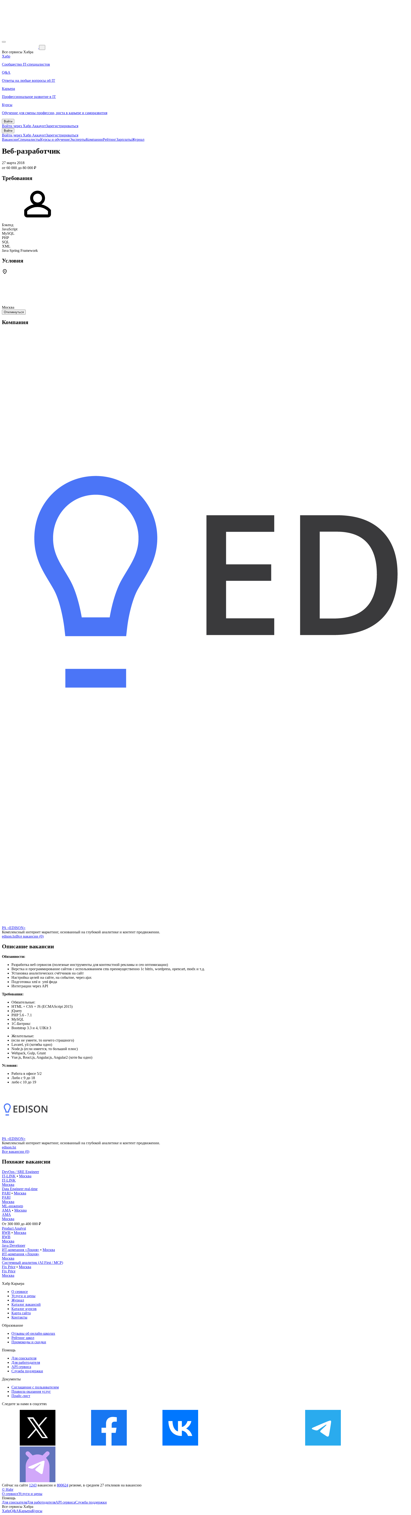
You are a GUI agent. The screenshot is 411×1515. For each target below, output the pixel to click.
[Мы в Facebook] (109, 1444)
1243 (33, 1485)
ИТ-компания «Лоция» (20, 1250)
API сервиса (21, 1367)
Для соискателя (23, 1358)
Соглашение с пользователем (35, 1387)
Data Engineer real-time (20, 1189)
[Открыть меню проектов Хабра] (4, 42)
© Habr (7, 1489)
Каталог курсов (24, 1309)
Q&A (14, 1511)
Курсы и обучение (55, 139)
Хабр (6, 1511)
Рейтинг (109, 139)
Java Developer (13, 1245)
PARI (6, 1193)
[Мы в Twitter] (37, 1444)
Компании (94, 139)
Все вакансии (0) (30, 936)
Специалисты (29, 139)
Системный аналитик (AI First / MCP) (32, 1263)
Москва (25, 1176)
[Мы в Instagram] (251, 1444)
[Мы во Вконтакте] (180, 1444)
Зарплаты (124, 139)
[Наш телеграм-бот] (37, 1481)
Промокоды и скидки (28, 1342)
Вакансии (10, 139)
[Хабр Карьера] (20, 47)
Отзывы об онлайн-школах (33, 1333)
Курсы (37, 1511)
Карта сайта (21, 1313)
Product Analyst (14, 1228)
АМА (6, 1210)
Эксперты (78, 139)
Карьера (25, 1511)
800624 (62, 1485)
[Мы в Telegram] (323, 1444)
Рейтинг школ (22, 1338)
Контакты (19, 1317)
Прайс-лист (20, 1396)
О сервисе (19, 1292)
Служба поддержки (27, 1371)
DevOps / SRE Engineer (20, 1172)
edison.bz (9, 936)
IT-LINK (9, 1176)
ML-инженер (12, 1206)
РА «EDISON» (13, 928)
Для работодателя (25, 1362)
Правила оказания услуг (31, 1391)
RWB (6, 1233)
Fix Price (8, 1267)
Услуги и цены (23, 1296)
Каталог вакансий (26, 1304)
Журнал (138, 139)
